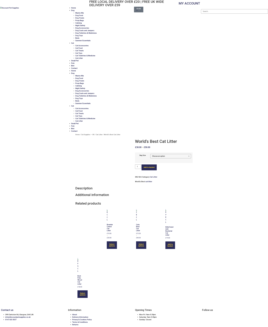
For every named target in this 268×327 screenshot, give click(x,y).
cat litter (148, 182)
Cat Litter (79, 58)
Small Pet (75, 61)
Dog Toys (79, 36)
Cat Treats (79, 51)
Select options (112, 245)
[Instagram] (8, 3)
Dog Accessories (82, 28)
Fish (72, 63)
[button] (234, 8)
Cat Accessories (82, 46)
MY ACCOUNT (189, 3)
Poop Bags (79, 20)
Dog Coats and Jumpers (84, 31)
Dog (72, 10)
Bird (72, 66)
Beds (77, 38)
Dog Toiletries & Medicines (86, 33)
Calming (78, 23)
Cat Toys (78, 53)
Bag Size (143, 155)
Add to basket (149, 167)
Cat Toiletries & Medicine (85, 56)
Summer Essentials (83, 41)
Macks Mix (79, 13)
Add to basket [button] (170, 245)
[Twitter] (14, 3)
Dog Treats (79, 18)
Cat (72, 43)
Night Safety (80, 25)
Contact (74, 68)
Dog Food (79, 15)
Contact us (7, 310)
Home (73, 8)
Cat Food (78, 48)
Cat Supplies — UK (87, 135)
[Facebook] (2, 3)
